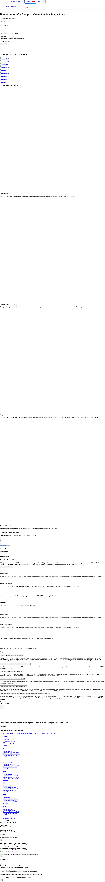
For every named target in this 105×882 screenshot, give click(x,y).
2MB (54, 733)
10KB (7, 733)
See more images (5, 553)
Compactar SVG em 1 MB (10, 813)
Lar (4, 817)
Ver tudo (5, 756)
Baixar (3, 44)
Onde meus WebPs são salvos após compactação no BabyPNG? (15, 664)
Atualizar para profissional (6, 567)
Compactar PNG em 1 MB (10, 767)
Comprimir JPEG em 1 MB (10, 755)
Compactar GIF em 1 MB (10, 790)
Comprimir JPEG (7, 751)
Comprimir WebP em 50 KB (10, 775)
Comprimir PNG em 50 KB (10, 764)
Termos (5, 742)
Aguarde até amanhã (33, 854)
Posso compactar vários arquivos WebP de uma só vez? (13, 686)
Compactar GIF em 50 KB (10, 787)
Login (39, 1)
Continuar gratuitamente (36, 874)
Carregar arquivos (6, 41)
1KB (1, 733)
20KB (14, 733)
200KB (43, 733)
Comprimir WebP (7, 774)
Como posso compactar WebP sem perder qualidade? (13, 678)
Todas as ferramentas (16, 1)
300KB (47, 733)
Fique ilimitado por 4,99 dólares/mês (15, 874)
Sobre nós (6, 739)
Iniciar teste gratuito (5, 854)
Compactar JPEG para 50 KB (11, 752)
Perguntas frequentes (9, 741)
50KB (30, 733)
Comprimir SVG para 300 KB (11, 812)
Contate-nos (6, 745)
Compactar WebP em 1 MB (10, 778)
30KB (22, 733)
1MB (51, 733)
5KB (4, 733)
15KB (11, 733)
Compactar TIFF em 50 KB (10, 799)
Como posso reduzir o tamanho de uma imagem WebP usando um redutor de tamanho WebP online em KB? (25, 693)
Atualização (3, 726)
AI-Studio (30, 1)
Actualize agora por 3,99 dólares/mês (19, 854)
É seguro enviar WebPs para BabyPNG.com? (11, 671)
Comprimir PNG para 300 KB (11, 765)
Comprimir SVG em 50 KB (10, 810)
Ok (1, 880)
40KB (26, 733)
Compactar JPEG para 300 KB (11, 754)
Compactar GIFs (7, 786)
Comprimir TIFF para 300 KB (11, 800)
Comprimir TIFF (7, 797)
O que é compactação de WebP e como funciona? (12, 655)
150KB (39, 733)
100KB (34, 733)
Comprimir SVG (7, 809)
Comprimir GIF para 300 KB (10, 788)
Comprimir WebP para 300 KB (11, 777)
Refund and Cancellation (10, 744)
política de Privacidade (9, 818)
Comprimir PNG (7, 763)
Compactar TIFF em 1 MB (10, 801)
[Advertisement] (28, 48)
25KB (18, 733)
